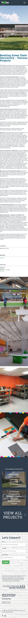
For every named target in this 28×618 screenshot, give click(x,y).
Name (3, 542)
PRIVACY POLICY (6, 601)
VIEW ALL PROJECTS (12, 515)
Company (4, 548)
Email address (5, 554)
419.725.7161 (6, 599)
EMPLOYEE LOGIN (6, 603)
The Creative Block (8, 612)
